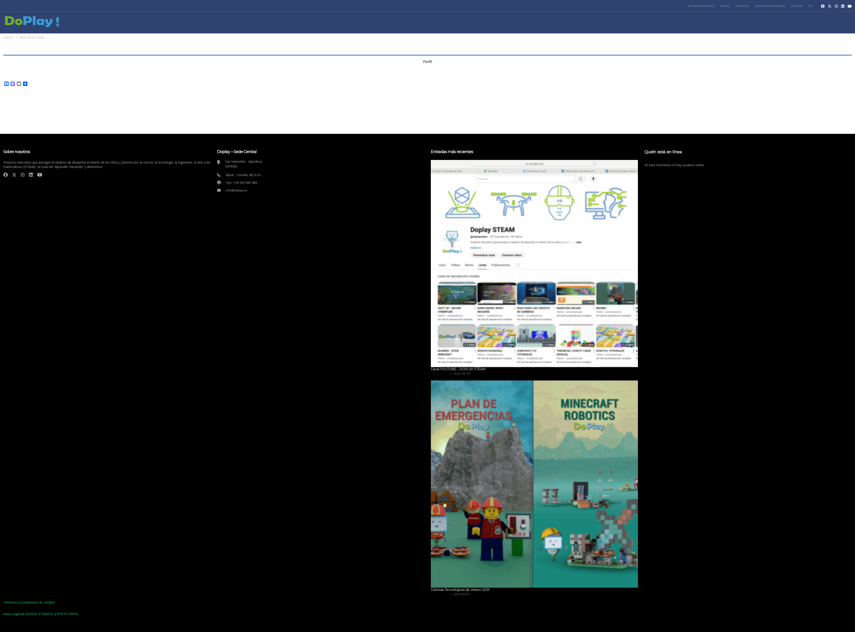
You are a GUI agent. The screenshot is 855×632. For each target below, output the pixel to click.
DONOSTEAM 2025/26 (770, 6)
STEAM (725, 6)
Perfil (427, 61)
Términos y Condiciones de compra (29, 602)
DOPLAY (796, 6)
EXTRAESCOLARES (701, 6)
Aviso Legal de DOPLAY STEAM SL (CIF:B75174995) (40, 614)
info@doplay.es (236, 190)
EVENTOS (742, 6)
